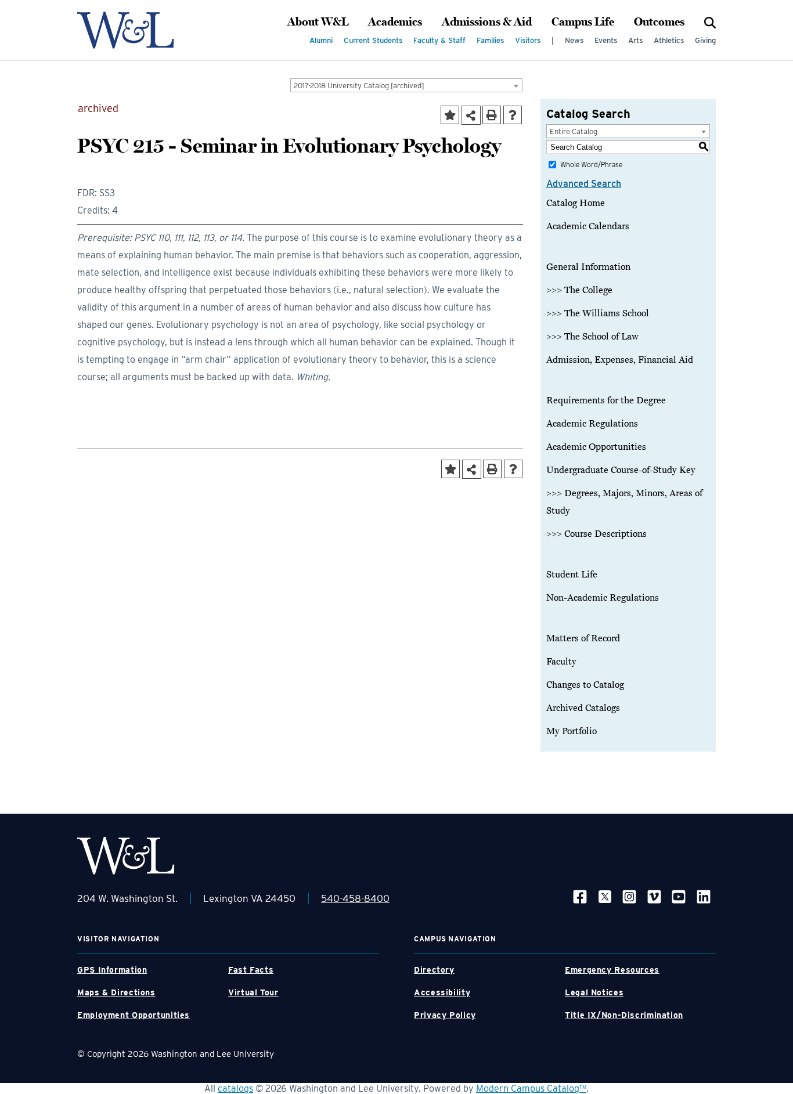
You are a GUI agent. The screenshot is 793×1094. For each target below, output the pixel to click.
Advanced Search (583, 183)
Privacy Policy (445, 1015)
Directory (434, 969)
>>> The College (579, 290)
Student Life (571, 574)
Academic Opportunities (596, 447)
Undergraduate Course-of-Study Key (620, 470)
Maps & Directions (116, 992)
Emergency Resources (612, 969)
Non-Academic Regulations (602, 598)
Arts (635, 40)
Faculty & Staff (439, 40)
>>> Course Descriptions (596, 534)
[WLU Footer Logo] (126, 856)
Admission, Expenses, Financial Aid (619, 360)
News (574, 40)
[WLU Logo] (125, 30)
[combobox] (406, 85)
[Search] (710, 22)
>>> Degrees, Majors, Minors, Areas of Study (624, 502)
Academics (395, 22)
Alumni (321, 40)
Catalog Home (575, 203)
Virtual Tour (253, 992)
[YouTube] (678, 896)
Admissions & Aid (487, 22)
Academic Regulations (592, 423)
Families (490, 40)
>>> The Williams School (597, 313)
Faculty (561, 661)
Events (605, 40)
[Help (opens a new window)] (512, 115)
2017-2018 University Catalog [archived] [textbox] (359, 85)
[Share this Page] (471, 115)
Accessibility (442, 992)
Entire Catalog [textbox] (573, 131)
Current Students (373, 40)
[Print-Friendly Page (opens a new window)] (491, 115)
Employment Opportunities (133, 1015)
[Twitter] (604, 896)
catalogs (235, 1088)
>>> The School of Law (592, 336)
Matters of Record (583, 638)
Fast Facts (250, 969)
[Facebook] (579, 896)
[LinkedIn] (703, 896)
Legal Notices (594, 992)
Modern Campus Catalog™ (531, 1088)
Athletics (669, 40)
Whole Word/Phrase (591, 164)
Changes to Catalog (585, 685)
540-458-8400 (355, 898)
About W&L (317, 22)
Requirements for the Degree (606, 400)
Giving (705, 40)
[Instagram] (629, 896)
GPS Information (112, 969)
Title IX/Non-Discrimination (624, 1015)
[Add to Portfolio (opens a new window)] (450, 115)
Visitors (527, 40)
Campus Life (583, 22)
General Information (588, 267)
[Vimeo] (654, 896)
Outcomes (659, 22)
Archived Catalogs (583, 708)
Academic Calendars (587, 226)
